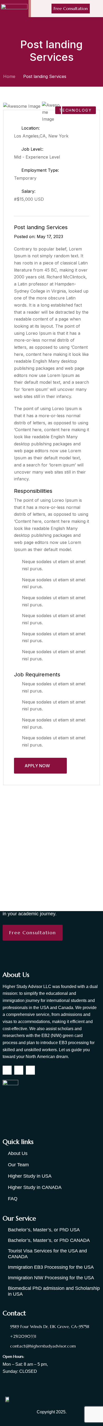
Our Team (18, 1164)
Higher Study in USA (30, 1176)
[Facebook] (7, 1070)
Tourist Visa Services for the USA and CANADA (47, 1253)
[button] (99, 8)
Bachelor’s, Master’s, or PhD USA (44, 1229)
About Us (17, 1153)
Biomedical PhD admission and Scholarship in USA (54, 1291)
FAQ (12, 1198)
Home (9, 76)
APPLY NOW (38, 765)
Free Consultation (71, 8)
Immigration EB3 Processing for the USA (51, 1267)
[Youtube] (30, 1070)
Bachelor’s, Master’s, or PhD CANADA (49, 1240)
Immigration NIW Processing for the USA (51, 1277)
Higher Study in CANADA (35, 1187)
